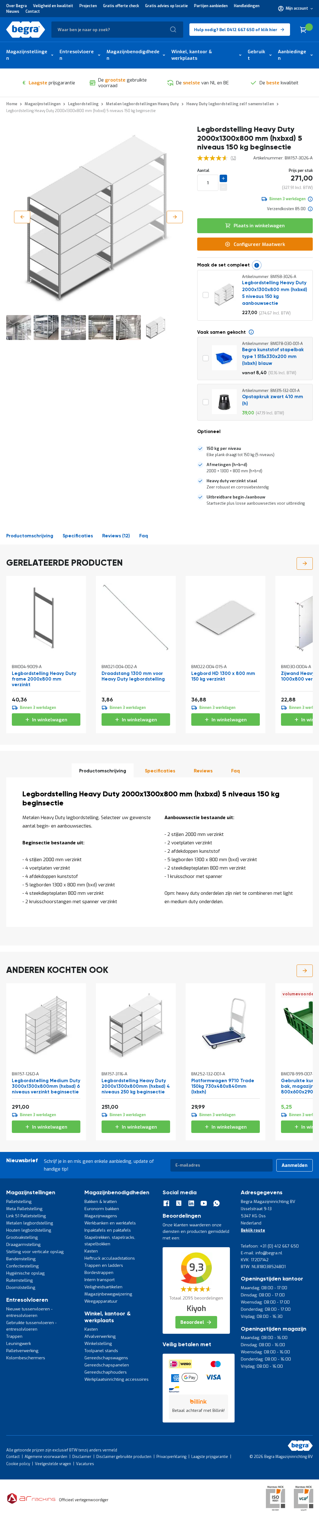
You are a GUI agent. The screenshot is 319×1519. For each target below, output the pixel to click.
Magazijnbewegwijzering (108, 1294)
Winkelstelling (98, 1343)
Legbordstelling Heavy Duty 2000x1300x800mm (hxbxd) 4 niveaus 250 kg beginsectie (136, 1086)
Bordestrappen (98, 1272)
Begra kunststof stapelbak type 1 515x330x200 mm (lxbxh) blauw (273, 356)
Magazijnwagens (100, 1216)
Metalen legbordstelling (29, 1223)
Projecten (88, 5)
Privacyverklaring (171, 1457)
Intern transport (99, 1279)
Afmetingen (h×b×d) (227, 464)
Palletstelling (18, 1201)
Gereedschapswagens (106, 1358)
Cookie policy (18, 1464)
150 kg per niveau (224, 448)
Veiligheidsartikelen (103, 1287)
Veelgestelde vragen (53, 1464)
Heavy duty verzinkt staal (232, 481)
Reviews (115, 536)
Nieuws (12, 11)
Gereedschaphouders (105, 1372)
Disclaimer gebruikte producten (123, 1457)
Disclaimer (81, 1457)
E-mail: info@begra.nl (261, 1253)
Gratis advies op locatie (166, 5)
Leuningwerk (18, 1343)
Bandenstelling (21, 1259)
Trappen (14, 1336)
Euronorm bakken (101, 1208)
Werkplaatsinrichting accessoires (116, 1379)
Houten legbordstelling (28, 1230)
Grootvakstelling (22, 1237)
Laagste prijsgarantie (209, 1457)
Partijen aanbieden (211, 5)
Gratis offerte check (121, 5)
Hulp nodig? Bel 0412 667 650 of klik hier (235, 29)
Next (305, 563)
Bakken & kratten (100, 1201)
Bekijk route (253, 1230)
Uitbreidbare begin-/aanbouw (236, 497)
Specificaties (78, 536)
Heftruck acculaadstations (109, 1258)
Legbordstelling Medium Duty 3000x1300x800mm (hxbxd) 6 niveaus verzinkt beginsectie (46, 1086)
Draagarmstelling (23, 1244)
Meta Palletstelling (24, 1208)
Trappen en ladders (103, 1265)
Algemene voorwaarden (46, 1457)
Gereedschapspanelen (106, 1365)
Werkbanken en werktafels (110, 1223)
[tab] (255, 452)
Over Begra (16, 5)
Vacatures (85, 1464)
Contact (33, 11)
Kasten (91, 1251)
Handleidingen (246, 5)
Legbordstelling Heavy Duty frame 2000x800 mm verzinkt (44, 679)
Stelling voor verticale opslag (35, 1251)
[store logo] (25, 29)
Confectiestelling (22, 1266)
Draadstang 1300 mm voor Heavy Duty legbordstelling (133, 676)
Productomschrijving (29, 536)
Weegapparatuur (100, 1301)
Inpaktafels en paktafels (107, 1230)
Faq (143, 536)
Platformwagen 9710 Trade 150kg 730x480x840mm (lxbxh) (222, 1086)
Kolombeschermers (25, 1358)
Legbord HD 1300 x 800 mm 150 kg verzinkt (223, 676)
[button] (295, 8)
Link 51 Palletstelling (26, 1216)
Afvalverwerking (100, 1336)
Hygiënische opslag (25, 1273)
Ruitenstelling (19, 1280)
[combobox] (117, 29)
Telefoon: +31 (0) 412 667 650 (270, 1246)
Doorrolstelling (20, 1287)
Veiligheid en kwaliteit (53, 5)
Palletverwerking (22, 1350)
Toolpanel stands (101, 1350)
